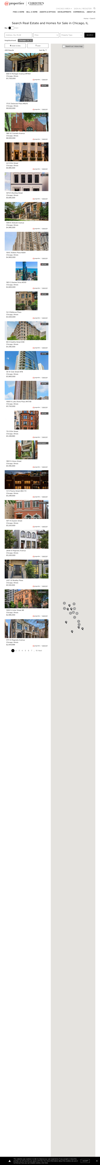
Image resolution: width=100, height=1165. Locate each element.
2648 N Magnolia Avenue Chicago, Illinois (21, 531)
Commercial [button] (79, 12)
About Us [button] (91, 12)
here (46, 1163)
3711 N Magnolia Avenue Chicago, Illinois (20, 620)
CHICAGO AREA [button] (63, 9)
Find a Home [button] (18, 12)
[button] (77, 613)
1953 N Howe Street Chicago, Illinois (18, 442)
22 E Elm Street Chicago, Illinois (17, 143)
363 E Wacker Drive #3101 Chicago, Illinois (21, 263)
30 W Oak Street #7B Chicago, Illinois (19, 352)
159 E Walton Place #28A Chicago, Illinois (21, 233)
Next (40, 651)
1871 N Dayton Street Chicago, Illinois (19, 501)
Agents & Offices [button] (48, 12)
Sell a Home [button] (32, 12)
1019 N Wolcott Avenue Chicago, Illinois (20, 203)
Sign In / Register (83, 9)
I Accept (85, 1161)
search (89, 35)
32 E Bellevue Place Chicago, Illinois (18, 293)
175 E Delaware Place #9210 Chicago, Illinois (22, 84)
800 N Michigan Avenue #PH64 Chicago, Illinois (23, 54)
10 (37, 651)
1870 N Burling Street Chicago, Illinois (19, 173)
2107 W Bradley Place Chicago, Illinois (19, 561)
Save (38, 46)
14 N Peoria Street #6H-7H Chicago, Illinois (21, 471)
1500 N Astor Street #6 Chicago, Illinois (20, 591)
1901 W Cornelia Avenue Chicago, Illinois (20, 114)
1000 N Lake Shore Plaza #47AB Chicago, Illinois (23, 382)
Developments (64, 12)
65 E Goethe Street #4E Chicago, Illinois (20, 322)
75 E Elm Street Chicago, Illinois (17, 412)
